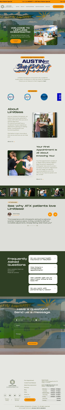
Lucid (24, 408)
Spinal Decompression (40, 6)
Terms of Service (16, 399)
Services (26, 387)
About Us (27, 41)
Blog (25, 389)
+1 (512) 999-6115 (49, 386)
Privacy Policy (7, 399)
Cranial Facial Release (30, 6)
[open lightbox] (12, 192)
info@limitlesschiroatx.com (51, 385)
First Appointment (29, 380)
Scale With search (39, 408)
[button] (17, 6)
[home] (7, 6)
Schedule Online (58, 6)
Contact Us (27, 397)
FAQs (25, 392)
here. (44, 81)
